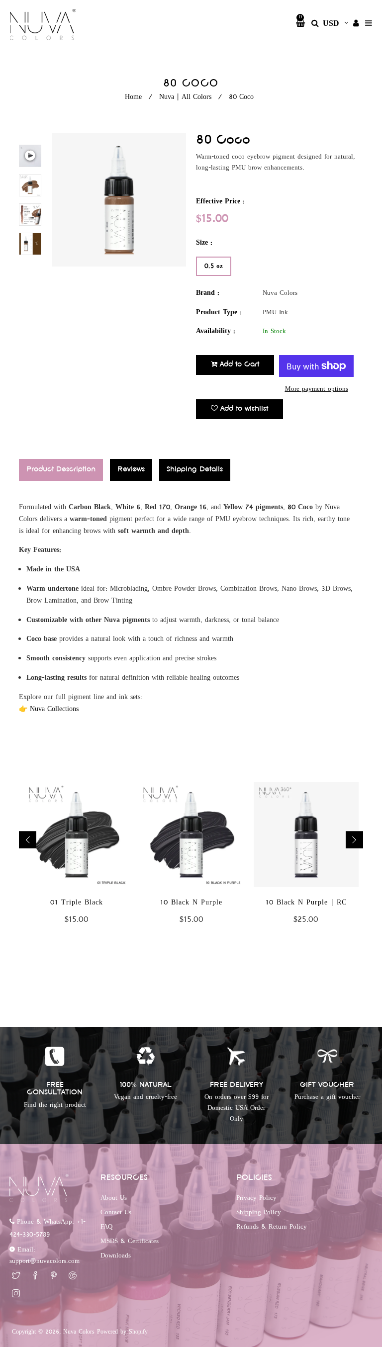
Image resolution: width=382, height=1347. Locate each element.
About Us (113, 1198)
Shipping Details (195, 469)
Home (133, 97)
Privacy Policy (256, 1198)
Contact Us (115, 1212)
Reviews (131, 469)
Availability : (215, 331)
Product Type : (219, 312)
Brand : (207, 293)
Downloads (115, 1255)
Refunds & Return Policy (271, 1227)
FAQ (106, 1227)
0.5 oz (213, 266)
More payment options (316, 389)
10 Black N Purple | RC (306, 903)
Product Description (61, 469)
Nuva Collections (54, 709)
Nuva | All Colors (185, 97)
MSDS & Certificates (129, 1241)
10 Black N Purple (191, 903)
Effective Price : (220, 201)
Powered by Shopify (122, 1332)
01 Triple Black (76, 903)
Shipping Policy (258, 1212)
